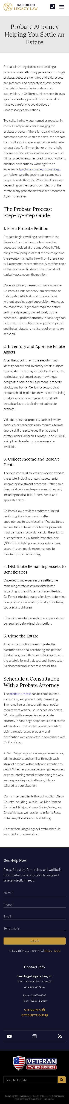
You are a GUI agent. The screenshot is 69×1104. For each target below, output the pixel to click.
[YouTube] (9, 1036)
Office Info (33, 1009)
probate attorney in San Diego (40, 169)
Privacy (48, 950)
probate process (20, 694)
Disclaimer (49, 1098)
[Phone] (52, 6)
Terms (57, 950)
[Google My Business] (34, 1036)
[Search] (62, 1079)
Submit (34, 941)
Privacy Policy (35, 1098)
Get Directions (33, 1015)
